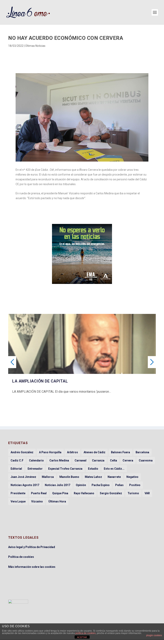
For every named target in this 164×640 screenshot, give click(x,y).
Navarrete (114, 476)
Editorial (16, 468)
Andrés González (22, 452)
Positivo (134, 485)
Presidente (18, 493)
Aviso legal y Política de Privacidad (31, 547)
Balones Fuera (120, 452)
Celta (113, 460)
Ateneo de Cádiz (94, 452)
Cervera (128, 460)
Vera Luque (18, 501)
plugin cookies (154, 635)
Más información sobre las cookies (31, 566)
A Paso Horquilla (50, 452)
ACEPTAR (82, 637)
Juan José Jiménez (23, 476)
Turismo (133, 493)
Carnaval (80, 460)
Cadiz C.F (17, 460)
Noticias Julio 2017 (57, 485)
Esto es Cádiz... (114, 468)
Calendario (36, 460)
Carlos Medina (59, 460)
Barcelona (142, 452)
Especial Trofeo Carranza (65, 468)
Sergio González (111, 493)
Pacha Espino (101, 485)
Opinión (81, 485)
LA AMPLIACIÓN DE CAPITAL (40, 381)
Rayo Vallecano (84, 493)
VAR (147, 493)
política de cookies (85, 633)
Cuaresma (146, 460)
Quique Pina (60, 493)
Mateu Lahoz (93, 476)
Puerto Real (39, 493)
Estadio (93, 468)
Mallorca (48, 476)
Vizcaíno (37, 501)
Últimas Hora (57, 501)
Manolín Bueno (69, 476)
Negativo (132, 476)
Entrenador (35, 468)
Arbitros (72, 452)
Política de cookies (21, 556)
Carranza (98, 460)
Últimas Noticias (35, 45)
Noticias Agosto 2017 (25, 485)
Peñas (119, 485)
